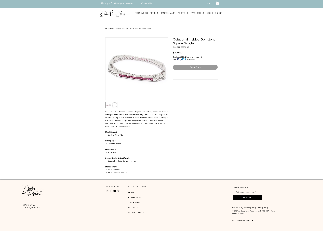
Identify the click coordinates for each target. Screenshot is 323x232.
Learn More (190, 59)
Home (108, 28)
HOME (131, 192)
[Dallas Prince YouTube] (114, 190)
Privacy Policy (263, 208)
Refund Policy (237, 208)
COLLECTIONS (134, 197)
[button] (217, 3)
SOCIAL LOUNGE (136, 213)
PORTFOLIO (133, 207)
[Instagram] (107, 190)
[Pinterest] (118, 190)
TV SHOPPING (134, 202)
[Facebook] (110, 190)
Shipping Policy (250, 208)
